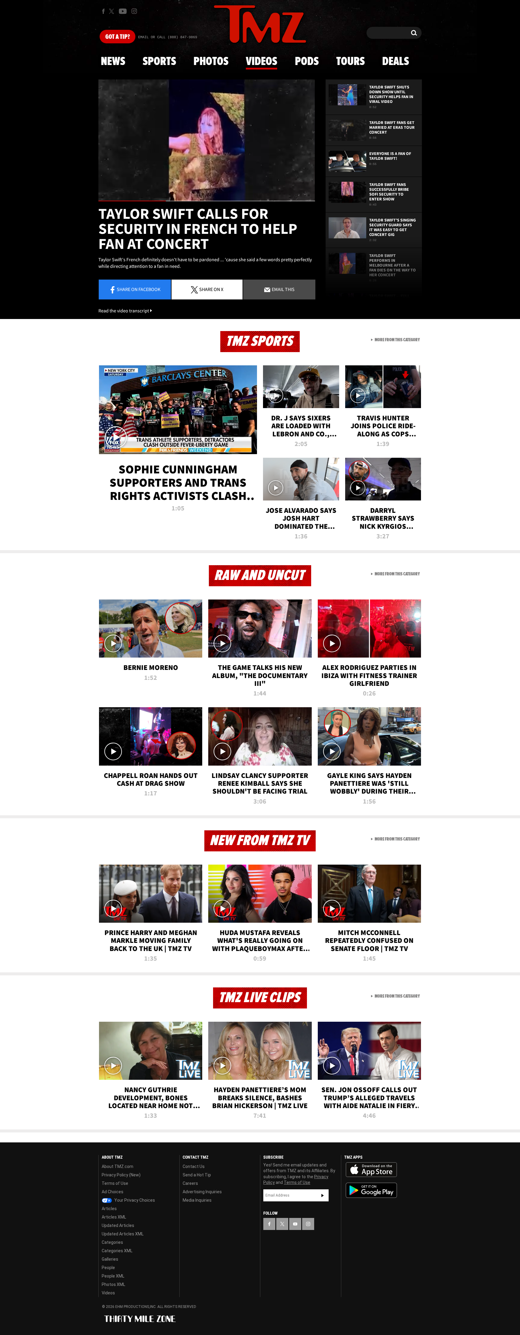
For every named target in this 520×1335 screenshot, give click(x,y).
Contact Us (194, 1166)
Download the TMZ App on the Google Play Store (371, 1190)
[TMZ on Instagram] (134, 11)
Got (117, 37)
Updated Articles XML (123, 1233)
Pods (307, 61)
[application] (206, 140)
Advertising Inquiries (202, 1191)
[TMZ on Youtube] (122, 11)
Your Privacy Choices (134, 1200)
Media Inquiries (197, 1200)
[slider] (206, 201)
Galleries (110, 1259)
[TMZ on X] (112, 11)
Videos (261, 61)
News (113, 61)
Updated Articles (118, 1225)
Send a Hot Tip (197, 1174)
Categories (112, 1242)
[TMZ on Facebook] (103, 11)
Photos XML (113, 1284)
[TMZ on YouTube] (295, 1224)
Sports (159, 61)
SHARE (211, 289)
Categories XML (117, 1250)
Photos (210, 61)
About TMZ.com (117, 1166)
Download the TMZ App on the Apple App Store (371, 1169)
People (108, 1267)
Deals (395, 61)
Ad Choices (112, 1191)
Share (138, 289)
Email (283, 289)
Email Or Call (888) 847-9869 (167, 37)
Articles (109, 1208)
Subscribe (323, 1195)
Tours (350, 61)
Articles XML (114, 1217)
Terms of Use (115, 1183)
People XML (113, 1276)
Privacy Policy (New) (121, 1174)
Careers (190, 1183)
